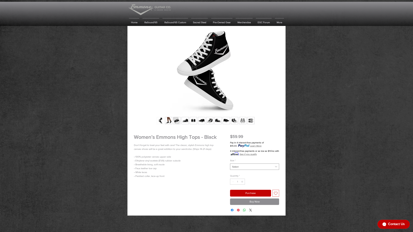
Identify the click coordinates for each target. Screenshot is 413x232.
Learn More (256, 146)
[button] (151, 21)
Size (233, 160)
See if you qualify (248, 154)
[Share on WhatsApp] (244, 210)
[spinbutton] (237, 181)
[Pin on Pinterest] (238, 210)
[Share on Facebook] (232, 210)
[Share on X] (250, 210)
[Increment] (242, 181)
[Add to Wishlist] (275, 193)
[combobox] (254, 167)
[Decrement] (233, 181)
